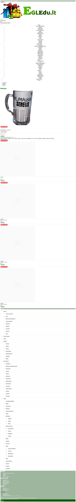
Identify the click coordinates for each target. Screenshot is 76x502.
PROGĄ (19, 138)
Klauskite (13, 137)
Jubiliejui (40, 49)
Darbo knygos (40, 28)
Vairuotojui (40, 67)
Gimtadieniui (40, 47)
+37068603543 (3, 0)
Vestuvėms (40, 57)
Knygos (39, 80)
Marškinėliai (40, 32)
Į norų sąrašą (2, 128)
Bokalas (40, 27)
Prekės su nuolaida (6, 481)
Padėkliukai (10, 433)
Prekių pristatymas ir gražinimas (8, 473)
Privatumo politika (6, 476)
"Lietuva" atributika (40, 60)
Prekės (1, 138)
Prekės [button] (39, 24)
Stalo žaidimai (10, 456)
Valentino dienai (40, 55)
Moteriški (9, 418)
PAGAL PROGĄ (6, 361)
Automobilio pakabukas (40, 26)
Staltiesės (40, 35)
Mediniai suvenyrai (40, 33)
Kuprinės (40, 73)
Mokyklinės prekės (40, 75)
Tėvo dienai (40, 54)
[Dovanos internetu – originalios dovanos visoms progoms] (28, 18)
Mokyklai (5, 341)
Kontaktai (16, 0)
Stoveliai (9, 436)
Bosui (40, 62)
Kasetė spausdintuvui (40, 30)
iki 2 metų (9, 451)
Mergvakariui (40, 51)
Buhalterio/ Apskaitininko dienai (40, 46)
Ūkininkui (40, 68)
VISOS (13, 138)
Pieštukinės (40, 76)
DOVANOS (9, 138)
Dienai (36, 138)
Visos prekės (5, 480)
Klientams (2, 486)
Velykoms (40, 56)
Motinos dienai (40, 53)
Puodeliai (40, 41)
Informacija (2, 471)
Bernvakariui (40, 45)
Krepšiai (40, 72)
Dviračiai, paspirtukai (12, 448)
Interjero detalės (39, 79)
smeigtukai (40, 42)
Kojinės (40, 31)
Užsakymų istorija (6, 489)
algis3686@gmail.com (10, 0)
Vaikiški (9, 421)
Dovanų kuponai (6, 482)
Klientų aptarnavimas (4, 478)
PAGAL (15, 138)
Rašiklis (40, 34)
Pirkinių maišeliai (40, 39)
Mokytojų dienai (40, 52)
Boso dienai (40, 58)
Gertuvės (40, 71)
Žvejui (40, 69)
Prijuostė (40, 40)
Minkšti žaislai (10, 453)
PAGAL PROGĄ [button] (39, 43)
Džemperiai (40, 29)
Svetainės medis (6, 483)
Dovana (22, 138)
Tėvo (33, 138)
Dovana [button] (39, 59)
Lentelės (9, 431)
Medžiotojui (40, 65)
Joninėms (40, 48)
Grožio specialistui (40, 64)
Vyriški (9, 423)
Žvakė (40, 38)
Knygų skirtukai (10, 428)
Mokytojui (40, 66)
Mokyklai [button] (39, 70)
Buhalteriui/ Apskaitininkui (40, 63)
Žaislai (40, 37)
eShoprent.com (15, 498)
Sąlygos (4, 475)
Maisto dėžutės (40, 74)
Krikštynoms (40, 50)
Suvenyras (40, 36)
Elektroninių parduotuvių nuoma (6, 498)
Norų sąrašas (5, 490)
